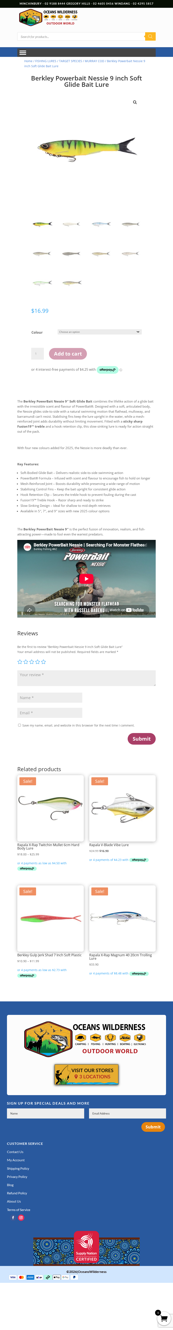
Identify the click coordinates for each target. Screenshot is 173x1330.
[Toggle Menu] (22, 53)
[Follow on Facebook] (13, 1218)
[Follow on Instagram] (21, 1218)
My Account (16, 1160)
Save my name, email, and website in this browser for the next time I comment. (78, 725)
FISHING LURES (45, 61)
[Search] (150, 36)
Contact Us (15, 1152)
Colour (37, 332)
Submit (142, 738)
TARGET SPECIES (70, 61)
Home (28, 61)
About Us (14, 1201)
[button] (135, 102)
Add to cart (68, 353)
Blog (10, 1185)
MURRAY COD (94, 61)
